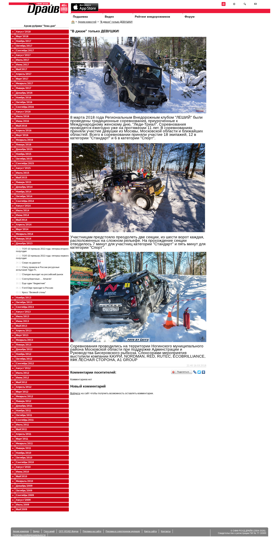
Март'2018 (22, 36)
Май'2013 (21, 325)
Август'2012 (23, 368)
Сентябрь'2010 (25, 462)
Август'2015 (23, 168)
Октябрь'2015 (24, 158)
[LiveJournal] (195, 372)
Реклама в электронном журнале (123, 531)
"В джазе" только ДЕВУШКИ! (116, 21)
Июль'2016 (22, 116)
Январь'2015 (23, 182)
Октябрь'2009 (24, 490)
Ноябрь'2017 (23, 41)
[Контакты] (255, 5)
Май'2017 (21, 69)
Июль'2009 (22, 504)
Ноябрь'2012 (23, 354)
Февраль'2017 (24, 83)
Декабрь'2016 (24, 92)
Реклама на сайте (92, 531)
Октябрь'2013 (24, 302)
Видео (109, 16)
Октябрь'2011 (24, 415)
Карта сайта (150, 531)
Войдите (75, 393)
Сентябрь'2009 (25, 495)
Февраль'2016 (24, 139)
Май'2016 (21, 125)
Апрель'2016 (23, 130)
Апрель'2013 (23, 330)
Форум (189, 16)
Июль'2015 (22, 172)
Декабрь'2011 (24, 405)
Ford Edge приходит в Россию (34, 288)
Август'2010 (23, 467)
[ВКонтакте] (203, 372)
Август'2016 (23, 111)
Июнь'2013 (22, 321)
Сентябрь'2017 (25, 50)
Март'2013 (22, 335)
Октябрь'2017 (24, 45)
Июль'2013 (22, 316)
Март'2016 (22, 135)
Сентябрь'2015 (25, 163)
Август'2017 (23, 55)
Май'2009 (21, 509)
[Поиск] (245, 5)
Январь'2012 (23, 401)
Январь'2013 (23, 344)
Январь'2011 (23, 448)
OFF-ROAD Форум (68, 531)
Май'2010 (21, 476)
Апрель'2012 (23, 387)
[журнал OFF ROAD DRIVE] (47, 15)
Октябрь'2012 (24, 358)
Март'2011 (22, 438)
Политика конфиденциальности (29, 535)
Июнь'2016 (22, 121)
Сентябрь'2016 (25, 107)
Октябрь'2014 (24, 196)
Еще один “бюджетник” (31, 283)
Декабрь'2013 (24, 243)
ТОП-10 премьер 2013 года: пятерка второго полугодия (42, 250)
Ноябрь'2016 (23, 97)
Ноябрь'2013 (23, 297)
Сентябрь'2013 (25, 307)
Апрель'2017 (23, 74)
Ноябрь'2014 (23, 191)
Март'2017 (22, 78)
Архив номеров (21, 531)
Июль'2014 (22, 210)
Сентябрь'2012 (25, 363)
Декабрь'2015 (24, 149)
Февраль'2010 (24, 481)
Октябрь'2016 (24, 102)
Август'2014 (23, 205)
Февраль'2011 (24, 443)
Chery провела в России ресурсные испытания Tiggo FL (37, 268)
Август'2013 (23, 311)
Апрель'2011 (23, 434)
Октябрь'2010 (24, 457)
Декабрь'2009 (24, 485)
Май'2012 (21, 382)
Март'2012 (22, 391)
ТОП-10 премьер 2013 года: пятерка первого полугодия (42, 256)
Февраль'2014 (24, 234)
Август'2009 (23, 500)
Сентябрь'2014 (25, 201)
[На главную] (223, 5)
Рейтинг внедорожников (152, 16)
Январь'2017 (23, 88)
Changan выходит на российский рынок (39, 274)
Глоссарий (49, 531)
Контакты (166, 531)
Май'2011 (21, 429)
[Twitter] (199, 372)
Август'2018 (23, 31)
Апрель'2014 (23, 224)
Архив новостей (87, 21)
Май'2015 (21, 177)
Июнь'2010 (22, 471)
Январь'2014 (23, 238)
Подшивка (80, 16)
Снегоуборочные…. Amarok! (33, 279)
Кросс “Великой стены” (31, 292)
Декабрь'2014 (24, 187)
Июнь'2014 (22, 215)
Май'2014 (21, 219)
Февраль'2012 (24, 396)
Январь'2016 (23, 144)
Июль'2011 (22, 424)
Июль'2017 (22, 60)
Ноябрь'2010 (23, 452)
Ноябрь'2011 (23, 410)
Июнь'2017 (22, 64)
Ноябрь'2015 (23, 154)
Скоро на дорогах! (28, 262)
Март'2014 (22, 229)
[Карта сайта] (234, 5)
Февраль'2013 (24, 340)
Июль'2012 (22, 373)
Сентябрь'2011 (25, 420)
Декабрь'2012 (24, 349)
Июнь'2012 (22, 377)
